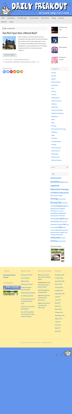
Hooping (54, 104)
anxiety (54, 181)
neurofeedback (55, 219)
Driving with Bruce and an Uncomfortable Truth (28, 301)
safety (56, 227)
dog (60, 195)
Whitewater (54, 154)
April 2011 (58, 331)
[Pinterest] (11, 71)
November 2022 (59, 275)
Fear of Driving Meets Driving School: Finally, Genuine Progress (28, 314)
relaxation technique (56, 224)
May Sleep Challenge (57, 113)
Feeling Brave (55, 98)
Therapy (53, 144)
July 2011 (57, 322)
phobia (57, 221)
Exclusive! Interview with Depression (44, 298)
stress (64, 227)
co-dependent (8, 62)
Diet (52, 88)
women (34, 62)
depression (64, 193)
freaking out (61, 206)
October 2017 (59, 290)
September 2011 (60, 315)
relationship (24, 62)
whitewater (55, 237)
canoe (66, 182)
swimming (58, 230)
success (52, 230)
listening (52, 211)
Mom (52, 123)
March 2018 (58, 284)
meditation (54, 213)
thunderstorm (59, 234)
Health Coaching (56, 101)
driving (53, 198)
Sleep (53, 135)
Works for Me (55, 157)
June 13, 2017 (8, 59)
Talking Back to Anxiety (28, 293)
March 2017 (58, 309)
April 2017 (58, 306)
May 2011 (57, 328)
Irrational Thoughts (57, 110)
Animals (53, 73)
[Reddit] (14, 71)
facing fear (56, 202)
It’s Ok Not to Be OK (27, 296)
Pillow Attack (25, 281)
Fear (63, 203)
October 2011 (59, 312)
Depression (54, 85)
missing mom (54, 215)
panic (62, 218)
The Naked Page (56, 141)
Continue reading (9, 55)
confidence (55, 193)
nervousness (61, 215)
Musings (26, 59)
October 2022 (59, 278)
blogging (62, 182)
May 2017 (57, 303)
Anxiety (53, 76)
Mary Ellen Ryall (42, 290)
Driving (53, 91)
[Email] (18, 71)
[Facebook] (4, 71)
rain (66, 221)
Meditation (54, 116)
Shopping (54, 132)
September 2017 (60, 294)
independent (16, 62)
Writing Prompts (56, 160)
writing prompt (61, 241)
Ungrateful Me (42, 292)
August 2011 (58, 319)
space (29, 62)
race (64, 221)
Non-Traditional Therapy (58, 129)
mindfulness (62, 213)
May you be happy (59, 211)
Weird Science (55, 151)
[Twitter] (7, 71)
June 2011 (58, 325)
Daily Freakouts (19, 59)
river (64, 224)
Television (54, 138)
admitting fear (55, 178)
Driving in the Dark (26, 275)
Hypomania (54, 107)
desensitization (54, 195)
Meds (53, 119)
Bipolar (53, 79)
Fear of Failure (25, 278)
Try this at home (56, 148)
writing (53, 241)
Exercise (53, 94)
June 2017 (58, 300)
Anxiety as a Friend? (27, 284)
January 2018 (59, 287)
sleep (60, 227)
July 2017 (57, 297)
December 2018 (59, 281)
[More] (21, 71)
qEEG (60, 221)
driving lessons (62, 199)
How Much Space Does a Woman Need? (20, 33)
